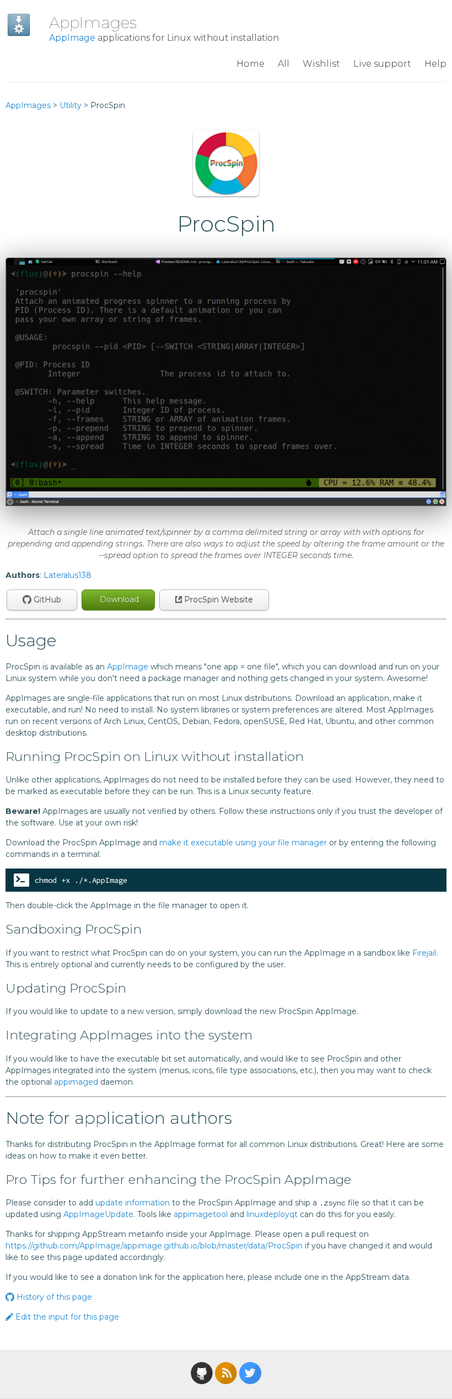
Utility (71, 105)
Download (118, 599)
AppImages (93, 22)
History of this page (53, 1297)
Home (250, 63)
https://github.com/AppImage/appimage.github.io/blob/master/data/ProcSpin (154, 1246)
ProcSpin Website (217, 599)
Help (435, 63)
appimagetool (201, 1214)
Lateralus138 (68, 575)
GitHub (46, 599)
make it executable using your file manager (243, 843)
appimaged (76, 1082)
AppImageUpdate (98, 1214)
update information (132, 1203)
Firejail (424, 953)
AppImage (72, 38)
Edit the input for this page (66, 1317)
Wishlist (321, 63)
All (283, 63)
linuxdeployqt (272, 1214)
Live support (382, 63)
